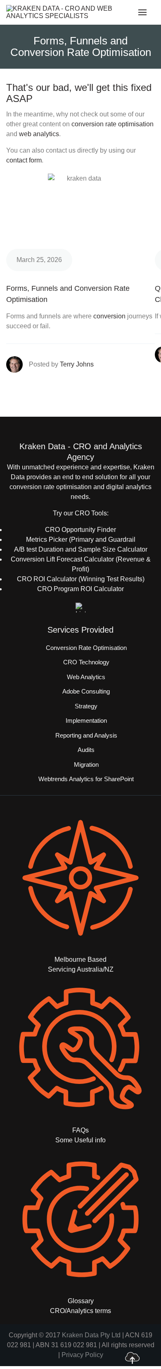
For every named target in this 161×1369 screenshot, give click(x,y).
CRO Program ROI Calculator (80, 588)
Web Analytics (86, 676)
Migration (86, 764)
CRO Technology (86, 662)
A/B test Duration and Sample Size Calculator (80, 549)
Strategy (86, 706)
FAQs (80, 1130)
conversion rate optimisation (112, 124)
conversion (109, 316)
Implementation (86, 720)
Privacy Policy (82, 1354)
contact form (24, 160)
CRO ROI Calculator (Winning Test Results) (80, 578)
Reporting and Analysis (86, 735)
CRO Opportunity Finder (80, 529)
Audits (86, 749)
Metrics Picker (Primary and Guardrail (80, 539)
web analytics (39, 133)
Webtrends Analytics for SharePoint (86, 778)
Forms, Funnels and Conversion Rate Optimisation (68, 294)
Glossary (81, 1300)
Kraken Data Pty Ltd (91, 1335)
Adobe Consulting (86, 691)
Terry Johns (77, 364)
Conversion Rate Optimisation (86, 647)
